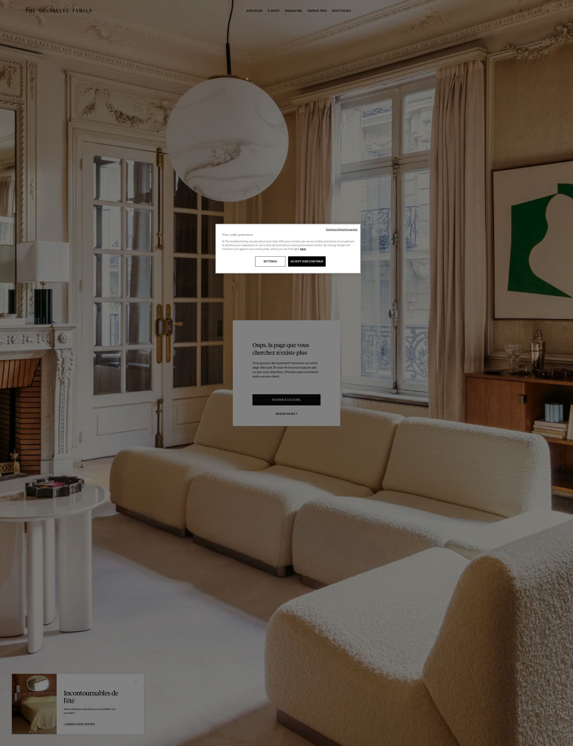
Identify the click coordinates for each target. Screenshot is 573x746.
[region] (288, 249)
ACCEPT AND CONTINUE (307, 261)
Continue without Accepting (341, 229)
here (303, 249)
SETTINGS (270, 261)
